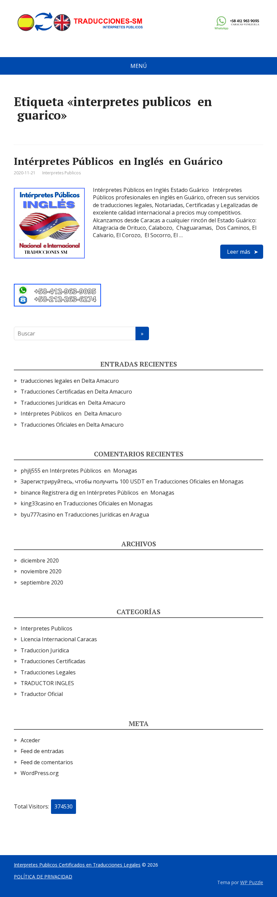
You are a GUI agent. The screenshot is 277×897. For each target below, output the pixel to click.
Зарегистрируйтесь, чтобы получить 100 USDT (83, 481)
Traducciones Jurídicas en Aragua (107, 514)
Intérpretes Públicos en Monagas (93, 470)
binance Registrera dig (49, 492)
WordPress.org (40, 773)
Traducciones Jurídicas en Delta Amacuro (73, 402)
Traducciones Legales (48, 672)
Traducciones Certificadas (53, 661)
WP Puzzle (251, 882)
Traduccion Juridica (45, 650)
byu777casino (38, 514)
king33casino (37, 503)
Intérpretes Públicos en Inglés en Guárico (118, 161)
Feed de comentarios (47, 762)
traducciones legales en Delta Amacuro (70, 380)
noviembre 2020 (41, 571)
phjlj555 (31, 470)
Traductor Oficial (42, 694)
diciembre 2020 (40, 560)
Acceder (30, 740)
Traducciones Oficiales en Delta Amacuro (72, 424)
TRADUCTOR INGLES (47, 683)
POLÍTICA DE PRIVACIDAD (43, 876)
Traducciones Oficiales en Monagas (199, 481)
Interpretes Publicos (61, 173)
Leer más (238, 251)
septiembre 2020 (42, 582)
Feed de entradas (42, 751)
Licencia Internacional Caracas (59, 639)
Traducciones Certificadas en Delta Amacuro (76, 391)
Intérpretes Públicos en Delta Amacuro (71, 413)
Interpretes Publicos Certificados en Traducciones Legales (77, 865)
